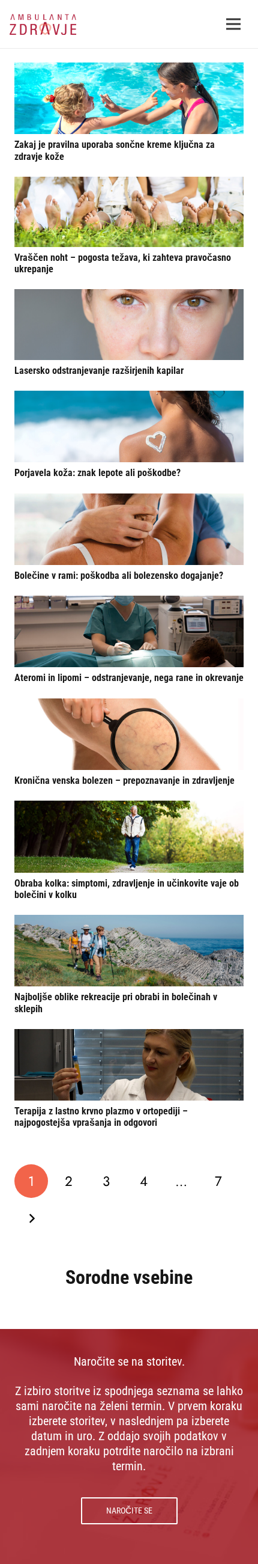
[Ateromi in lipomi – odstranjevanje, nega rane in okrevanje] (129, 631)
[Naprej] (31, 1218)
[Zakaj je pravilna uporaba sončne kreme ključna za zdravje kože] (129, 98)
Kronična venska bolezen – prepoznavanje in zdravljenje (124, 780)
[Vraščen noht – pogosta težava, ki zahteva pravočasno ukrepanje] (129, 212)
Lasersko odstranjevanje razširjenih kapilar (99, 370)
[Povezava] (43, 24)
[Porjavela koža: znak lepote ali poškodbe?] (129, 426)
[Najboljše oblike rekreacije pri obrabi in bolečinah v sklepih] (129, 950)
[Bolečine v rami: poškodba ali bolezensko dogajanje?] (129, 529)
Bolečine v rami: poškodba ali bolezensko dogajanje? (118, 575)
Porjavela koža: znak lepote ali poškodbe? (97, 472)
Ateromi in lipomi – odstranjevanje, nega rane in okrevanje (129, 677)
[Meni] (233, 24)
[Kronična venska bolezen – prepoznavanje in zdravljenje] (129, 734)
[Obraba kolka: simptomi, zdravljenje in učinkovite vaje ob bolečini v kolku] (129, 836)
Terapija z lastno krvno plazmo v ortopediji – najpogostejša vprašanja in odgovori (101, 1116)
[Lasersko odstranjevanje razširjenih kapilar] (129, 324)
